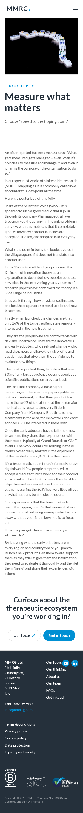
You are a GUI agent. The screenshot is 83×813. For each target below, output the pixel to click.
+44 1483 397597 (19, 703)
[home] (17, 8)
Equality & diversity (20, 752)
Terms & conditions (20, 724)
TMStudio (37, 801)
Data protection (17, 745)
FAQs (50, 690)
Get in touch (59, 635)
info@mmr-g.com (19, 709)
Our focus (54, 662)
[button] (75, 9)
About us (53, 676)
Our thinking (56, 669)
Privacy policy (16, 731)
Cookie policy (16, 738)
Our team (53, 683)
